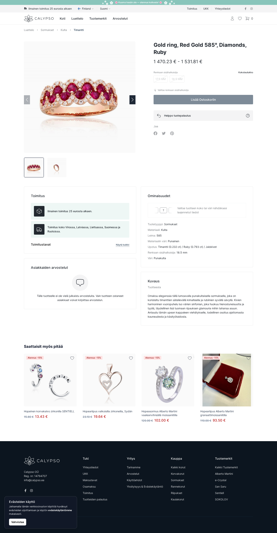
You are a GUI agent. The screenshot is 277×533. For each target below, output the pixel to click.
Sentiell (219, 493)
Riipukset (176, 493)
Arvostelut (120, 18)
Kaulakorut (177, 499)
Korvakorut (177, 473)
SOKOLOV (221, 499)
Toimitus (192, 8)
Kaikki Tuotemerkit (226, 467)
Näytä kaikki (122, 244)
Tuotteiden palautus (95, 499)
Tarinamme (133, 467)
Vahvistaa (17, 522)
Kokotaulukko (245, 72)
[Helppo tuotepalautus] (248, 115)
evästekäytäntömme (60, 510)
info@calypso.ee (34, 480)
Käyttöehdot (134, 480)
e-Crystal (220, 480)
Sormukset (47, 29)
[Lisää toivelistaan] (72, 358)
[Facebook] (245, 8)
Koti (62, 18)
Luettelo (77, 18)
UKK (206, 8)
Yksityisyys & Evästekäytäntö (145, 486)
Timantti (79, 29)
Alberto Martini (224, 473)
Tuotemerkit (98, 18)
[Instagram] (251, 8)
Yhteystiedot (222, 8)
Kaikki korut (178, 467)
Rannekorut (178, 486)
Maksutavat (90, 480)
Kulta (64, 29)
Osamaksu (89, 486)
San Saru (220, 486)
